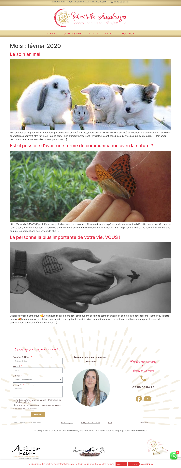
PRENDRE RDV (58, 2)
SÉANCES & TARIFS (73, 33)
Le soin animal (25, 54)
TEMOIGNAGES (126, 33)
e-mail (16, 366)
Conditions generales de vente (30, 400)
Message (18, 385)
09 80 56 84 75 (120, 2)
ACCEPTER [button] (121, 464)
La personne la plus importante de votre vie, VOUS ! (65, 237)
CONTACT (109, 33)
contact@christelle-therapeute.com (87, 2)
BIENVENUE (52, 33)
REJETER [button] (133, 464)
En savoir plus (146, 464)
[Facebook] (138, 398)
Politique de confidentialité (90, 423)
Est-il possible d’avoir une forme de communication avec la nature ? (81, 145)
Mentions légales (67, 423)
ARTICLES (93, 33)
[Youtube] (147, 398)
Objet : (17, 376)
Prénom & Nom (21, 357)
